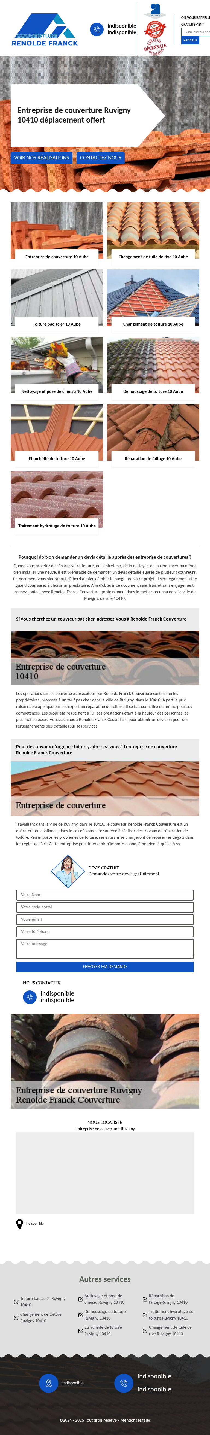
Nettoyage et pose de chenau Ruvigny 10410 (104, 1299)
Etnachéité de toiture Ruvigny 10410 (103, 1330)
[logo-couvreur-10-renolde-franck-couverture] (45, 29)
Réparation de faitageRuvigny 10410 (168, 1299)
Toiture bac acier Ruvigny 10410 (42, 1302)
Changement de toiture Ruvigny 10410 (41, 1317)
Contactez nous (100, 158)
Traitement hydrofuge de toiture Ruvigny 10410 (171, 1315)
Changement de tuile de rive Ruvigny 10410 (170, 1330)
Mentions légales (135, 1420)
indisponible (122, 26)
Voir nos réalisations (41, 158)
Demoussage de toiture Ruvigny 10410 (105, 1315)
